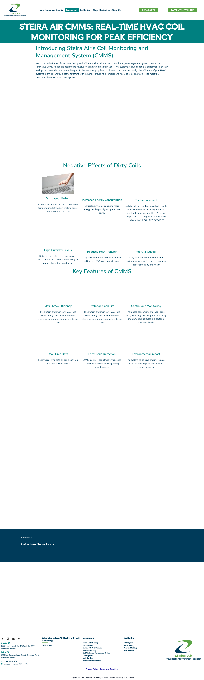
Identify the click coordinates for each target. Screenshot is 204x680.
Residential (85, 9)
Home (39, 9)
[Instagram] (9, 639)
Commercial (70, 9)
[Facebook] (3, 639)
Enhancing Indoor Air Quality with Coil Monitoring (61, 639)
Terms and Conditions (109, 669)
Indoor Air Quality (52, 9)
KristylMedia (129, 677)
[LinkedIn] (14, 639)
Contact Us (105, 9)
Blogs (96, 9)
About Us (117, 9)
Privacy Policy (92, 669)
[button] (53, 10)
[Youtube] (19, 639)
